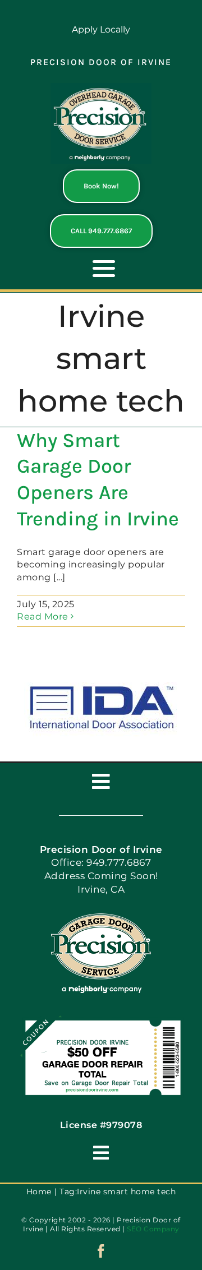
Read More (42, 616)
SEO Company (153, 1229)
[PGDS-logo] (101, 87)
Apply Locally (101, 29)
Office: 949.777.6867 (101, 862)
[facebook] (101, 1251)
